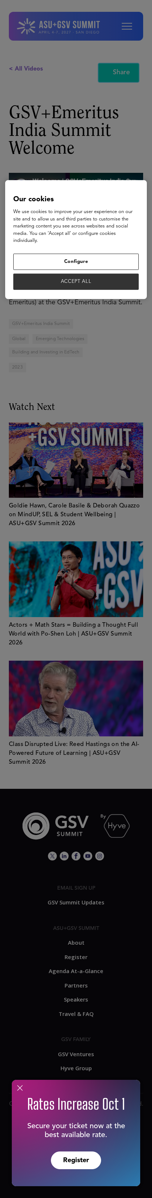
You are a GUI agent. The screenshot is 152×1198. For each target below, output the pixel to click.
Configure (76, 261)
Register (76, 1160)
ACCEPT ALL (76, 281)
